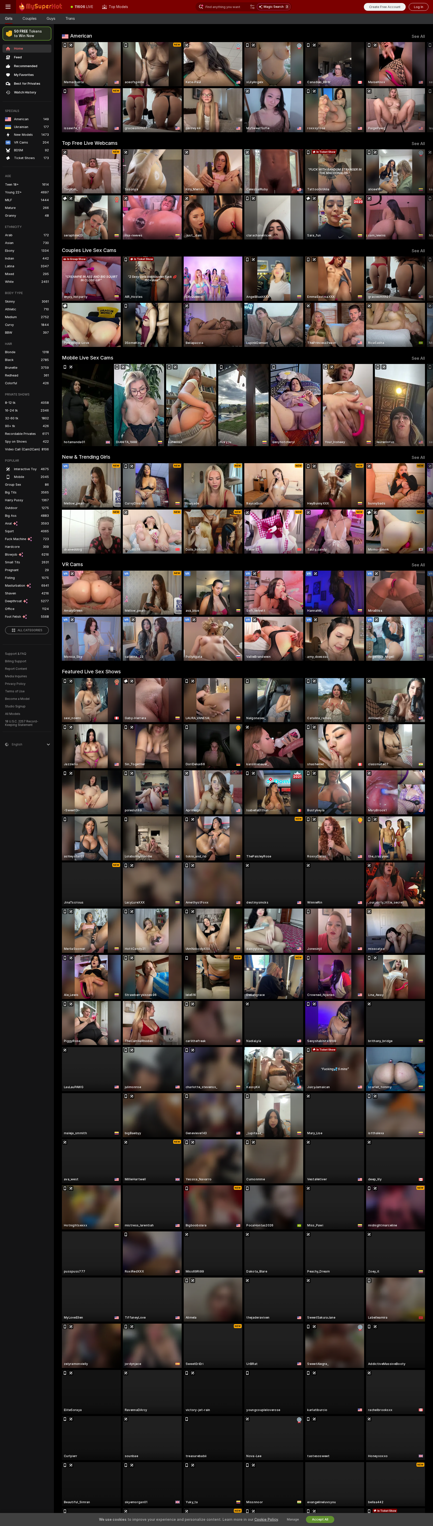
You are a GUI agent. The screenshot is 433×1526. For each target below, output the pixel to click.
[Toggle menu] (8, 7)
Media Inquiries (16, 676)
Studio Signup (15, 706)
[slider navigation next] (420, 87)
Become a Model (17, 699)
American (81, 36)
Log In (418, 7)
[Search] (252, 6)
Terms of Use (15, 691)
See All (418, 36)
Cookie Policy (266, 1519)
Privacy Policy (15, 684)
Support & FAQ (15, 654)
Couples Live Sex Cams (89, 250)
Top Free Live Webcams (90, 143)
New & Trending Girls (86, 457)
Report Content (16, 669)
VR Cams (72, 564)
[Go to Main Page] (41, 7)
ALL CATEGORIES (30, 630)
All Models (12, 714)
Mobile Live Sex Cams (87, 358)
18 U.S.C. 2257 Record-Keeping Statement (21, 723)
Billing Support (15, 661)
